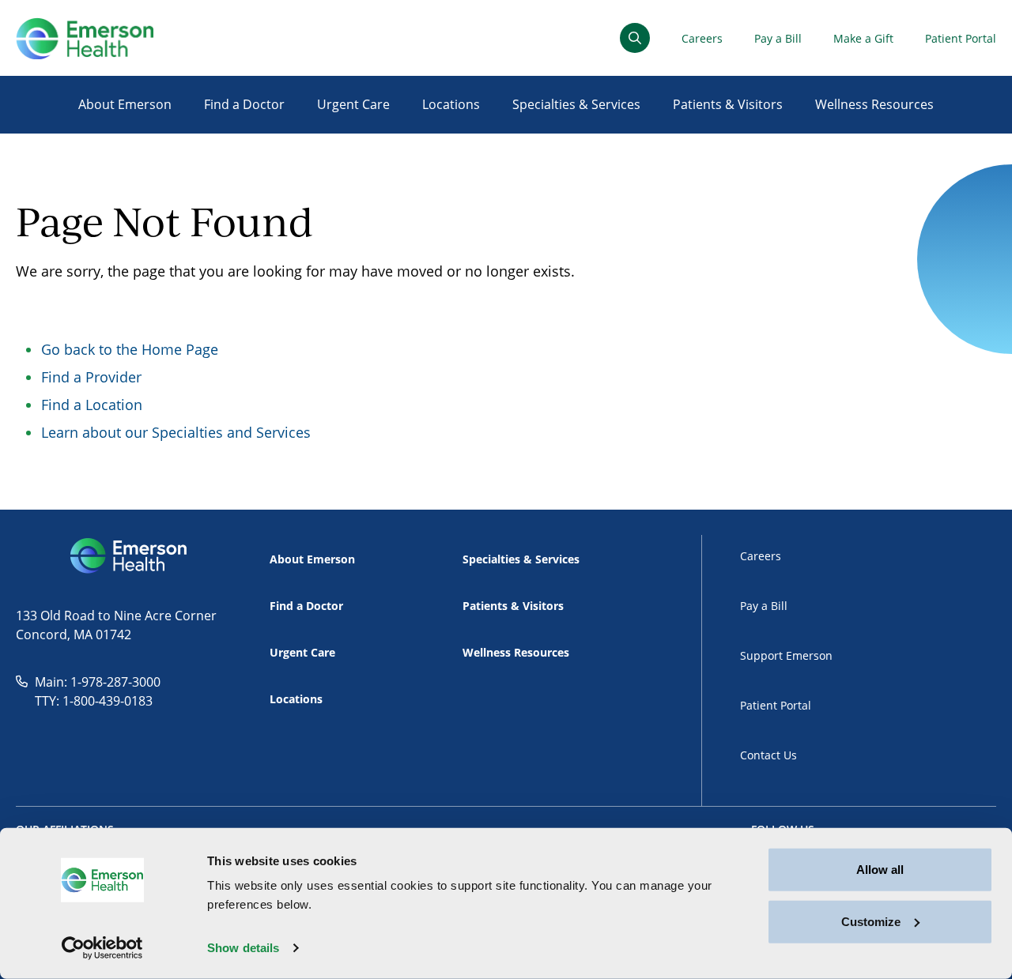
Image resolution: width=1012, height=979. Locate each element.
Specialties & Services (576, 104)
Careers (702, 38)
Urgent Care (353, 104)
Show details (243, 948)
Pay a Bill (778, 38)
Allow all (880, 869)
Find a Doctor (244, 104)
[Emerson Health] (130, 556)
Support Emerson (786, 655)
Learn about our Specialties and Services (176, 432)
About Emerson (125, 104)
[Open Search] (635, 38)
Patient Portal (960, 38)
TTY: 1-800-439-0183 (94, 701)
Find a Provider (91, 376)
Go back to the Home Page (129, 349)
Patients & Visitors (728, 104)
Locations (451, 104)
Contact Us (768, 754)
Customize (871, 921)
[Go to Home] (84, 38)
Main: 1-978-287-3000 (97, 682)
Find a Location (91, 404)
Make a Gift (863, 38)
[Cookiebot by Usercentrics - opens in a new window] (102, 948)
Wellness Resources (874, 104)
